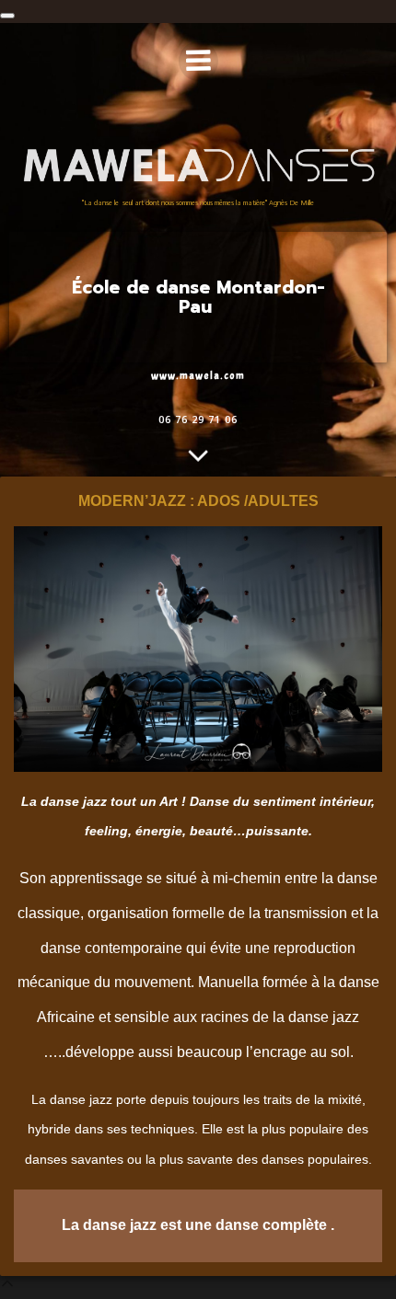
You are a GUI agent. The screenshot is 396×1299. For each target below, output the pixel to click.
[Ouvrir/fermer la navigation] (7, 15)
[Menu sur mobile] (198, 61)
